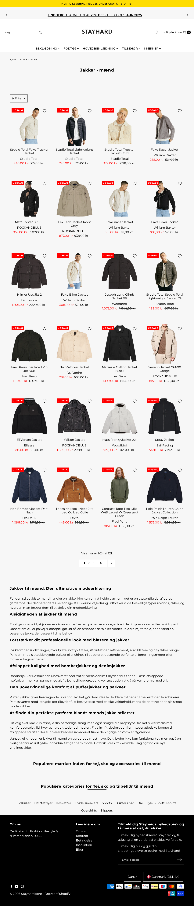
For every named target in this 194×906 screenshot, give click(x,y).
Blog (79, 849)
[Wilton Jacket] (74, 416)
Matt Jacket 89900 (29, 222)
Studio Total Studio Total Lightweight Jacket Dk (164, 296)
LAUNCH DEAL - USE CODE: (97, 15)
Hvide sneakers (86, 803)
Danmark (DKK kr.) (165, 876)
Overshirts (89, 810)
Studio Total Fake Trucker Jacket (29, 151)
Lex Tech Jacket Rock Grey (74, 223)
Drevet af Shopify (57, 894)
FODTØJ (69, 48)
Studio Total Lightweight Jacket (74, 151)
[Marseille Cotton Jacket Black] (119, 344)
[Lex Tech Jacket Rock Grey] (74, 198)
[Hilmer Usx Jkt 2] (29, 271)
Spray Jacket (164, 440)
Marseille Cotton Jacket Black (119, 369)
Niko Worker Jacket (74, 367)
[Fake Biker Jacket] (164, 198)
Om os (81, 831)
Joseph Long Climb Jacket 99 (119, 296)
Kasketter (63, 803)
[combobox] (23, 32)
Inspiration (84, 845)
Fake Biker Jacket (164, 222)
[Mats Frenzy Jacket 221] (119, 416)
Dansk (132, 876)
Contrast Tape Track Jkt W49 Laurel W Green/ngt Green (119, 512)
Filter (19, 98)
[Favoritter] (155, 32)
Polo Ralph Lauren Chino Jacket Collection (164, 510)
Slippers (107, 810)
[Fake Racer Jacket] (164, 126)
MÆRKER (151, 48)
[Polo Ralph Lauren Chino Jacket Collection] (164, 485)
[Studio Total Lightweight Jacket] (74, 126)
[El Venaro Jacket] (29, 416)
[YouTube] (16, 887)
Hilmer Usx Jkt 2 (29, 294)
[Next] (187, 15)
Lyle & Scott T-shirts (161, 803)
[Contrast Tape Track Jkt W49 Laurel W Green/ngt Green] (119, 485)
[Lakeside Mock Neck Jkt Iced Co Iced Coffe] (74, 485)
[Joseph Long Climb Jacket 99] (119, 271)
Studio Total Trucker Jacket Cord (119, 151)
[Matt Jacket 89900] (29, 198)
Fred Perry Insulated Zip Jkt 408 (29, 369)
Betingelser (85, 840)
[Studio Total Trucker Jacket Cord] (119, 126)
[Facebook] (11, 887)
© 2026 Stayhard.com (26, 894)
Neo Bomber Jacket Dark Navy (29, 510)
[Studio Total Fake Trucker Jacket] (29, 126)
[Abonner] (179, 859)
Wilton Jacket (74, 440)
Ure (140, 803)
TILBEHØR (130, 48)
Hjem (13, 59)
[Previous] (6, 15)
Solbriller (24, 803)
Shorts (107, 803)
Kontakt (82, 836)
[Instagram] (22, 887)
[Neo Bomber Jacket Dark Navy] (29, 485)
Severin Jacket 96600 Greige (164, 369)
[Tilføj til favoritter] (44, 110)
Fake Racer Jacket (164, 149)
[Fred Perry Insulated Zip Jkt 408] (29, 344)
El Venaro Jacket (29, 440)
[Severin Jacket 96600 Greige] (164, 344)
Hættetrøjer (43, 803)
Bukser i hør (125, 803)
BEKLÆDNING (46, 48)
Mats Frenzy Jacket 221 (119, 440)
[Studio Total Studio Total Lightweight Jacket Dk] (164, 271)
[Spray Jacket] (164, 416)
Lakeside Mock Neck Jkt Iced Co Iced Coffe (74, 510)
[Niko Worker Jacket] (74, 344)
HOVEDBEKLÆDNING (99, 48)
